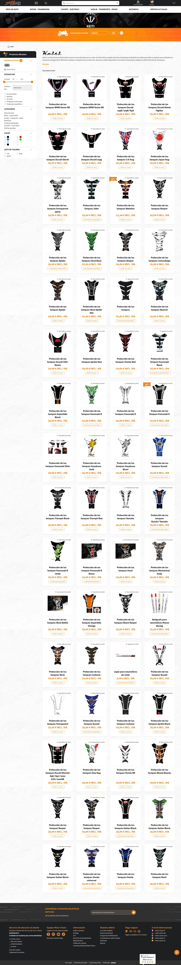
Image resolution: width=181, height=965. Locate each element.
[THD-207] (126, 857)
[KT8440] (159, 808)
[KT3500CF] (126, 704)
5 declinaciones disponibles (159, 477)
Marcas (102, 943)
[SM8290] (159, 753)
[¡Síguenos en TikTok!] (62, 934)
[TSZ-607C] (92, 446)
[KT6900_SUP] (126, 189)
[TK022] (159, 342)
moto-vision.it (160, 938)
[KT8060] (126, 241)
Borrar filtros (11, 69)
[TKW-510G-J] (58, 551)
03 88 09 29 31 (14, 933)
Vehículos (103, 940)
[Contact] (36, 3)
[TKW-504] (92, 394)
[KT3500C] (58, 704)
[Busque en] (63, 3)
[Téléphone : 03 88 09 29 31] (45, 3)
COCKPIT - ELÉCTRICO (11, 125)
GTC (74, 935)
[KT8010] (58, 241)
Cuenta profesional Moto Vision (84, 946)
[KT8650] (126, 551)
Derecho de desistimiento (82, 938)
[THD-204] (92, 857)
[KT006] (159, 140)
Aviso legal (68, 963)
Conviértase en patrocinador (110, 938)
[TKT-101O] (92, 603)
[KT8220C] (159, 551)
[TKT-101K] (58, 394)
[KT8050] (58, 655)
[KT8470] (92, 290)
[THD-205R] (126, 342)
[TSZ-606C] (159, 655)
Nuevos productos (106, 933)
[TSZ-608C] (126, 446)
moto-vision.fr (160, 930)
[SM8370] (159, 290)
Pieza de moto (9, 113)
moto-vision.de (160, 933)
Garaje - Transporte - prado (13, 118)
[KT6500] (92, 189)
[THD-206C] (126, 753)
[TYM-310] (159, 498)
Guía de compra (14, 950)
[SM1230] (126, 290)
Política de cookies (79, 943)
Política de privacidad (80, 963)
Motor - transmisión (11, 115)
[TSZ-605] (92, 704)
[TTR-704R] (92, 498)
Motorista (7, 120)
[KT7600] (159, 189)
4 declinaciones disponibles (91, 219)
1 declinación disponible (57, 581)
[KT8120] (92, 808)
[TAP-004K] (159, 704)
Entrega (76, 933)
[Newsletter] (134, 912)
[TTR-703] (58, 498)
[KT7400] (58, 808)
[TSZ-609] (159, 446)
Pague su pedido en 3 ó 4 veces (136, 935)
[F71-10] (159, 603)
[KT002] (126, 140)
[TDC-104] (126, 808)
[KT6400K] (58, 857)
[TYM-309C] (126, 498)
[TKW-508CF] (58, 446)
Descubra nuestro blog (55, 938)
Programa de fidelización (109, 935)
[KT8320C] (159, 241)
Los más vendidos (106, 930)
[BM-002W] (92, 87)
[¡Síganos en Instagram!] (53, 934)
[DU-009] (58, 140)
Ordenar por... (7, 87)
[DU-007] (126, 87)
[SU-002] (58, 342)
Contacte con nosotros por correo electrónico (25, 935)
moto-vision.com (161, 935)
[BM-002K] (58, 87)
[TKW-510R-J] (92, 551)
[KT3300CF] (92, 655)
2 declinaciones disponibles (57, 269)
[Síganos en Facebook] (48, 934)
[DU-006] (58, 753)
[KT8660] (58, 603)
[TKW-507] (159, 394)
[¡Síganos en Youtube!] (58, 934)
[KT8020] (92, 241)
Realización (106, 963)
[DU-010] (92, 140)
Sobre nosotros (78, 930)
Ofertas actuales (10, 128)
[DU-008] (159, 87)
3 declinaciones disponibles (159, 425)
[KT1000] (58, 189)
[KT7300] (126, 603)
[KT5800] (159, 857)
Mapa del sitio (78, 940)
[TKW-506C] (126, 394)
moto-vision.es (160, 940)
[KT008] (92, 753)
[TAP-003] (92, 342)
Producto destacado (11, 123)
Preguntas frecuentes (16, 952)
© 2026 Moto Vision (95, 963)
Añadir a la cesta (58, 118)
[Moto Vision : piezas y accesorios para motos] (12, 3)
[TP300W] (126, 655)
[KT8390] (58, 290)
